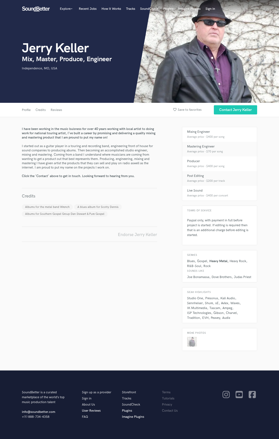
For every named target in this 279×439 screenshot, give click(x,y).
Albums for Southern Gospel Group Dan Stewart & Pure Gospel (64, 214)
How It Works (111, 9)
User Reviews (91, 411)
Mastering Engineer (201, 147)
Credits (41, 110)
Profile (26, 110)
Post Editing (195, 176)
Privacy (167, 405)
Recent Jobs (88, 9)
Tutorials (168, 398)
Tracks (130, 9)
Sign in (210, 9)
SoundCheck (149, 9)
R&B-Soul (194, 266)
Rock (207, 266)
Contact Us (170, 411)
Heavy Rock (238, 261)
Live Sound (195, 191)
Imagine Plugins (189, 9)
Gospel (202, 261)
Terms (166, 392)
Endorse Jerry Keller (137, 234)
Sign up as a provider (96, 392)
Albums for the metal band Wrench (47, 207)
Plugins (168, 9)
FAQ (85, 417)
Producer (193, 161)
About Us (88, 405)
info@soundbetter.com (38, 412)
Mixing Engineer (198, 132)
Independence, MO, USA (39, 68)
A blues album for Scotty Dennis (97, 207)
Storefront (129, 392)
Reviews (56, 110)
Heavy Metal (218, 261)
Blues (191, 261)
